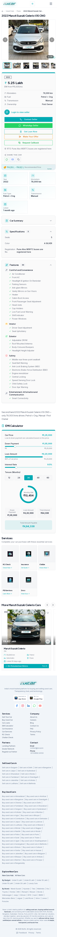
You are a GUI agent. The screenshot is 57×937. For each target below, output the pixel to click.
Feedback (23, 933)
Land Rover (29, 898)
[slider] (15, 446)
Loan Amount (11, 454)
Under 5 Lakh (17, 880)
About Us (33, 717)
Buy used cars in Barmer (11, 860)
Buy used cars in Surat (10, 838)
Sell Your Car (7, 717)
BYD (29, 895)
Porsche (5, 901)
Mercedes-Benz (8, 898)
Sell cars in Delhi (26, 768)
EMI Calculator (7, 726)
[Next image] (51, 39)
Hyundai (26, 889)
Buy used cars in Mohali (11, 828)
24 (19, 478)
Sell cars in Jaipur (9, 771)
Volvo (38, 898)
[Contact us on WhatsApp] (34, 705)
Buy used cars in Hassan (31, 850)
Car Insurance (7, 729)
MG (18, 892)
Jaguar (19, 898)
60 (48, 478)
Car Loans (6, 723)
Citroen (23, 895)
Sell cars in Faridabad (10, 777)
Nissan (32, 892)
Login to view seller (20, 112)
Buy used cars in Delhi (32, 803)
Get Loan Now (30, 131)
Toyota (5, 892)
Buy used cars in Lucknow (32, 822)
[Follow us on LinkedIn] (28, 705)
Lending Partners (8, 746)
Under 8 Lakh (29, 880)
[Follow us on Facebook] (16, 705)
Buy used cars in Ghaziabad (36, 806)
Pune (19, 11)
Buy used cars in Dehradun (37, 819)
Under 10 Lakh (42, 880)
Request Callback (31, 143)
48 (38, 478)
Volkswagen (7, 895)
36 (28, 478)
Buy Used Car (7, 720)
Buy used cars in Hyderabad (35, 809)
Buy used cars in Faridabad (12, 806)
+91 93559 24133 (36, 753)
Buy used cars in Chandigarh (36, 799)
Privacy (31, 933)
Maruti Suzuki (16, 889)
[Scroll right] (53, 605)
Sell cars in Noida (28, 774)
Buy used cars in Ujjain (10, 841)
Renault (25, 892)
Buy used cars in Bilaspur (11, 857)
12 (9, 478)
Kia (48, 889)
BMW (41, 895)
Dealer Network (8, 749)
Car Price (9, 435)
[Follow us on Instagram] (22, 705)
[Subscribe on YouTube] (40, 705)
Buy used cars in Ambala (33, 857)
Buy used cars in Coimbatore (13, 819)
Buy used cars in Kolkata (11, 812)
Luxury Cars (33, 883)
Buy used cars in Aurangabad (13, 844)
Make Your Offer (30, 136)
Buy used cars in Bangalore (12, 799)
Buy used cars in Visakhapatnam (34, 841)
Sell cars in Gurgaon (9, 768)
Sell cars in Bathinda (28, 783)
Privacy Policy (35, 732)
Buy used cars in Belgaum (35, 854)
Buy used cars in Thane (30, 838)
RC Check (6, 735)
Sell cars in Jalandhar (10, 780)
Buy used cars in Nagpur (32, 828)
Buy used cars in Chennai (12, 803)
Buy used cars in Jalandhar (12, 854)
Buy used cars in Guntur (11, 850)
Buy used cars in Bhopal (30, 815)
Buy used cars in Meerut (33, 825)
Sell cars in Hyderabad (26, 771)
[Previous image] (5, 39)
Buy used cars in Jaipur (11, 822)
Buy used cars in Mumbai (33, 812)
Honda (12, 892)
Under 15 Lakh (7, 883)
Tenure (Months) (12, 472)
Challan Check (7, 737)
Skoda (39, 892)
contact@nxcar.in (36, 748)
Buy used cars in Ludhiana (12, 825)
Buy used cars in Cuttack (32, 847)
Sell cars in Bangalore (42, 768)
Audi (35, 895)
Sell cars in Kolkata (28, 780)
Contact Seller (30, 119)
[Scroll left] (47, 605)
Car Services (7, 732)
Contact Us (34, 726)
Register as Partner (9, 752)
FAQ (31, 729)
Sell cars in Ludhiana (10, 783)
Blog (32, 723)
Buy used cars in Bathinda (37, 844)
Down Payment (12, 443)
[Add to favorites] (47, 613)
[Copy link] (47, 641)
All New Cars (20, 875)
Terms (32, 735)
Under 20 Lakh (20, 883)
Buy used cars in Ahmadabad (13, 796)
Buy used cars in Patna (11, 834)
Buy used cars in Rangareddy (13, 863)
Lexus (44, 898)
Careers (33, 720)
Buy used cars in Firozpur (32, 860)
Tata (33, 889)
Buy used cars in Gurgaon (12, 809)
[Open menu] (51, 4)
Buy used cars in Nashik (11, 831)
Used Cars (10, 11)
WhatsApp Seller (30, 125)
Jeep (16, 895)
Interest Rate (11, 464)
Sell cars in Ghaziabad (10, 774)
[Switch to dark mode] (32, 3)
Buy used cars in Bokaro (11, 847)
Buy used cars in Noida (31, 831)
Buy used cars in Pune (30, 834)
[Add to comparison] (42, 613)
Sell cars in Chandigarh (29, 777)
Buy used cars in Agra (10, 815)
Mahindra (40, 889)
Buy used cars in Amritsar (36, 796)
